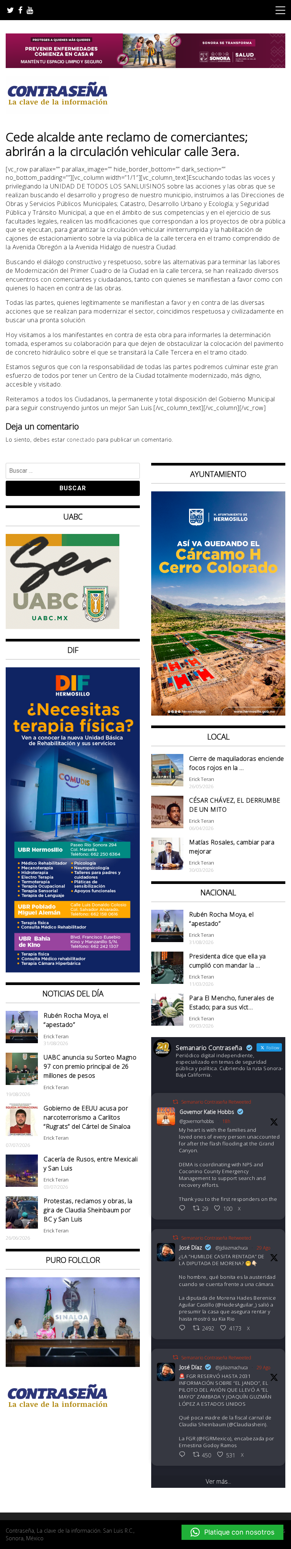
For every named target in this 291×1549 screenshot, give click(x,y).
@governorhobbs (197, 1121)
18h (226, 1121)
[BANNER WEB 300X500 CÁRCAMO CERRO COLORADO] (218, 713)
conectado (81, 439)
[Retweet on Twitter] (175, 1102)
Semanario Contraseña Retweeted (216, 1102)
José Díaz (191, 1247)
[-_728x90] (145, 66)
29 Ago (263, 1248)
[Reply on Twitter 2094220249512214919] (184, 1209)
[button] (232, 1532)
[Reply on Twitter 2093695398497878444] (184, 1328)
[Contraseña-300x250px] (62, 626)
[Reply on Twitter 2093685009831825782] (184, 1455)
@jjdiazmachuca (232, 1248)
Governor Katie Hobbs (207, 1111)
